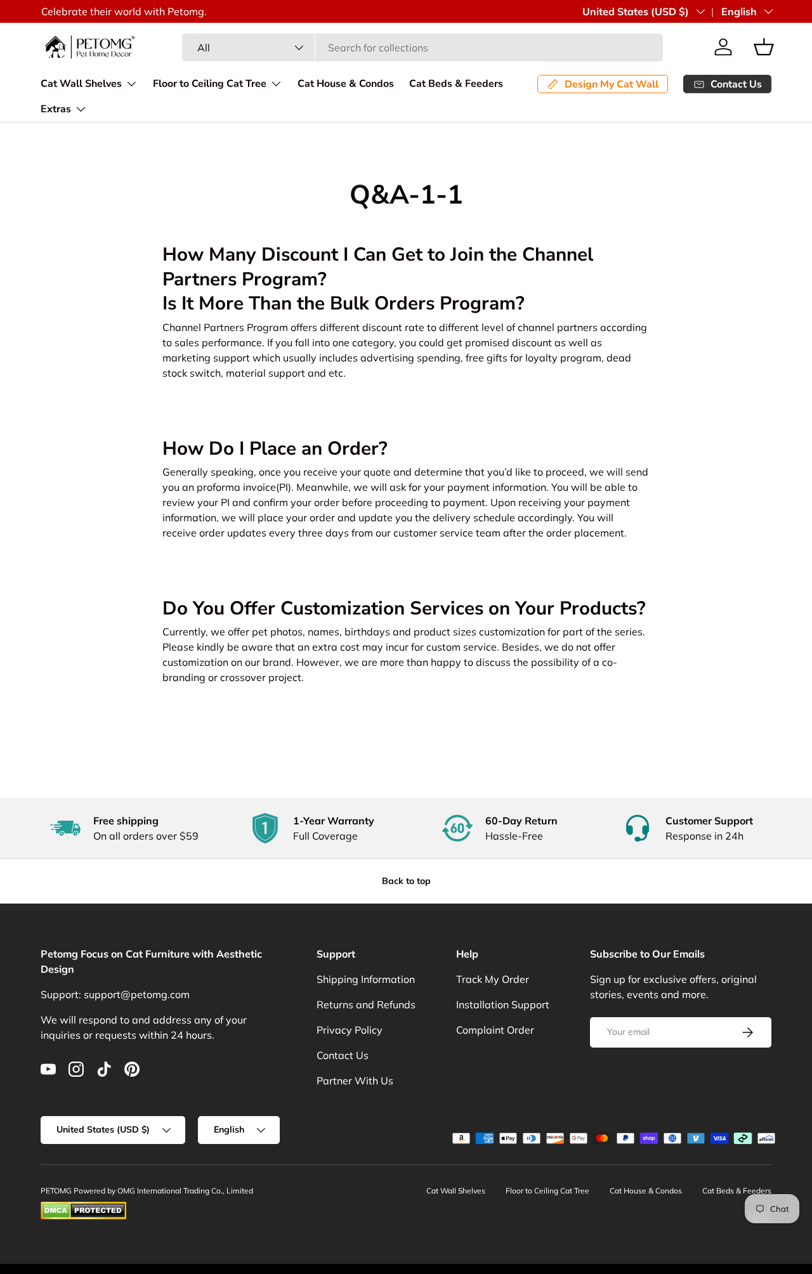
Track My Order (492, 979)
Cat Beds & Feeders (456, 84)
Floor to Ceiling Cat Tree (209, 84)
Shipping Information (366, 979)
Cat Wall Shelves (81, 84)
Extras (56, 109)
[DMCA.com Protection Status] (83, 1207)
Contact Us (343, 1055)
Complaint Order (495, 1030)
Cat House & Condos (346, 84)
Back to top (406, 881)
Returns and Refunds (366, 1004)
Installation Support (502, 1004)
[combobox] (422, 48)
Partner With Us (355, 1080)
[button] (764, 47)
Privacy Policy (350, 1030)
